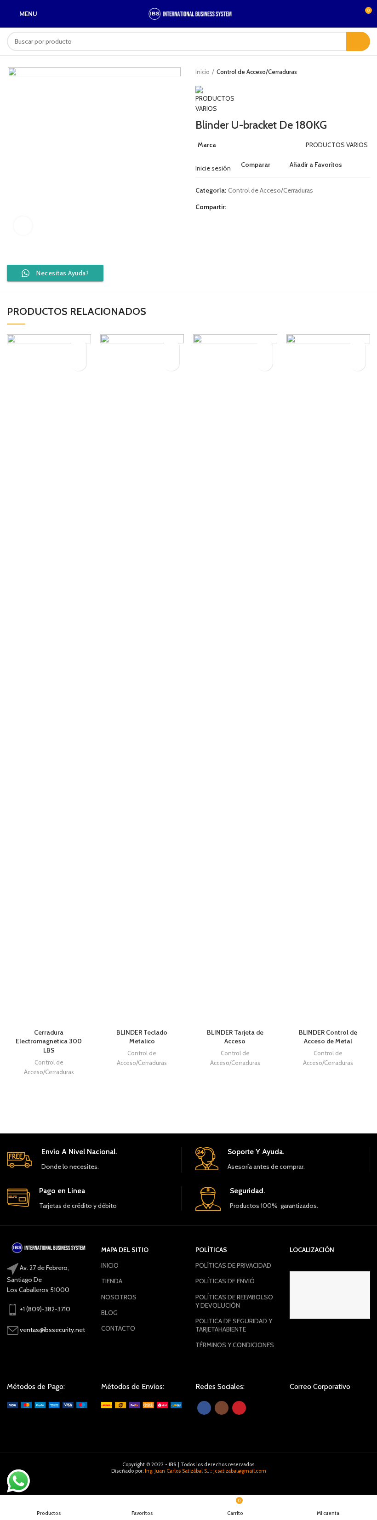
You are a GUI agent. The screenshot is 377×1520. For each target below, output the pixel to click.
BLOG (109, 1313)
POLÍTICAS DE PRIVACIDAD (233, 1265)
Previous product (347, 71)
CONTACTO (118, 1328)
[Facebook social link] (235, 207)
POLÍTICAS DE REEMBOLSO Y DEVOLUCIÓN (234, 1301)
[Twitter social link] (245, 207)
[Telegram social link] (267, 207)
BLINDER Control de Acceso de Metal (328, 1037)
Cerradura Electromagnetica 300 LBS (49, 1041)
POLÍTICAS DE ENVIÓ (225, 1281)
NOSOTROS (119, 1297)
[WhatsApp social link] (256, 207)
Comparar (255, 164)
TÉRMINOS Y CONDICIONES (234, 1345)
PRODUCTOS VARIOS (337, 145)
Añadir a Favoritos (316, 164)
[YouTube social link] (239, 1408)
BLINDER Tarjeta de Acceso (235, 1037)
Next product (365, 71)
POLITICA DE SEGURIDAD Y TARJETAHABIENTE (233, 1325)
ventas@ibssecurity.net (52, 1330)
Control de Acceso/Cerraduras (257, 71)
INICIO (110, 1265)
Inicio (202, 71)
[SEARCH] (358, 41)
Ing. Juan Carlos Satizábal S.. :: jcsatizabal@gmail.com (205, 1471)
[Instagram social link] (221, 1408)
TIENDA (111, 1281)
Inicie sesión (213, 168)
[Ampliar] (23, 225)
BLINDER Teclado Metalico (141, 1037)
